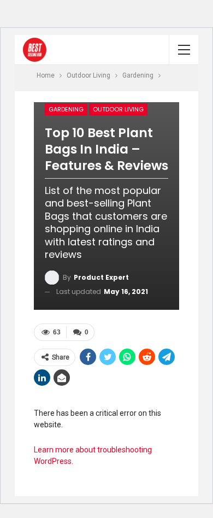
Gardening (66, 109)
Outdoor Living (118, 109)
